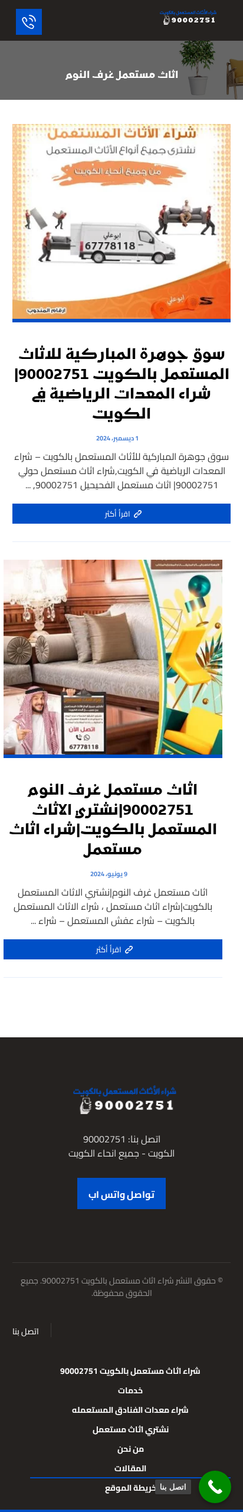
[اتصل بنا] (215, 1487)
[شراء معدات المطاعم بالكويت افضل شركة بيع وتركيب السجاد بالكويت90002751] (186, 17)
